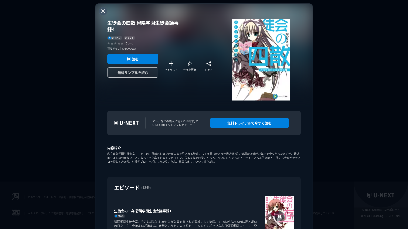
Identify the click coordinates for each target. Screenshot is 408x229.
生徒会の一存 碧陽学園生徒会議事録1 (142, 210)
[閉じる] (103, 11)
